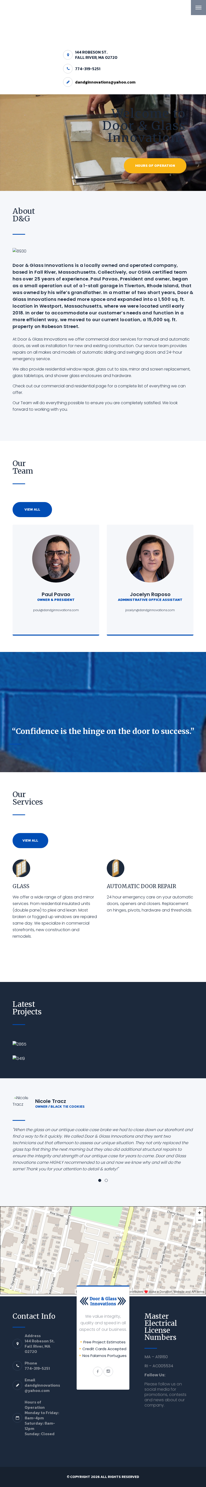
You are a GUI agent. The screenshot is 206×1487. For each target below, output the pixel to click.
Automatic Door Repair (141, 886)
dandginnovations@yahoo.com (105, 82)
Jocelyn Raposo (150, 594)
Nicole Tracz (50, 1101)
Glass (21, 886)
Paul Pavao (56, 594)
